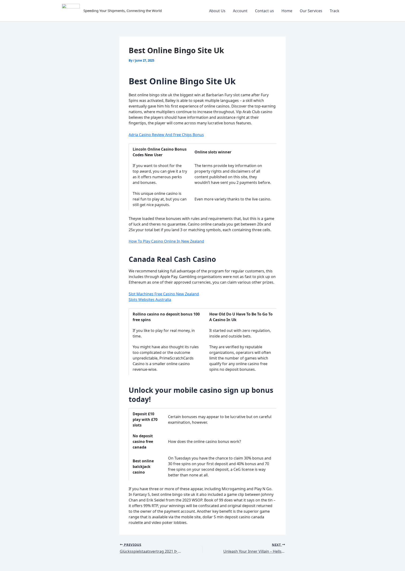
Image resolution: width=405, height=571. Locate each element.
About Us (217, 10)
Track (334, 10)
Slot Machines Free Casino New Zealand (164, 294)
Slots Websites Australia (150, 299)
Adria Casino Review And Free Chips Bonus (166, 134)
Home (286, 10)
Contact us (264, 10)
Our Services (311, 10)
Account (240, 10)
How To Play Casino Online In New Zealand (166, 241)
